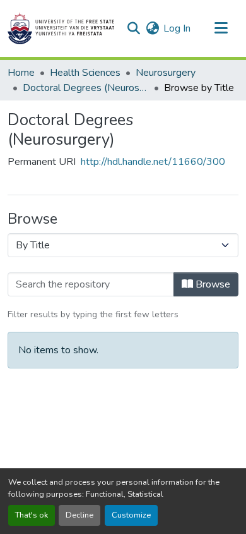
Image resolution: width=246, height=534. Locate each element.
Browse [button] (211, 284)
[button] (61, 28)
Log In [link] (176, 28)
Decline (79, 515)
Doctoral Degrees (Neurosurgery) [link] (86, 88)
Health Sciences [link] (85, 73)
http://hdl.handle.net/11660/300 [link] (153, 162)
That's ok (31, 515)
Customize (131, 515)
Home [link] (21, 73)
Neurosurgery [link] (166, 73)
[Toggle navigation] (220, 28)
